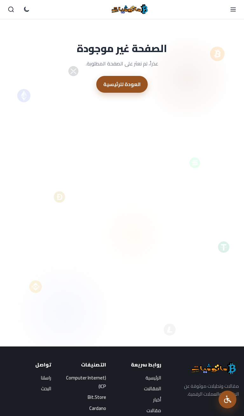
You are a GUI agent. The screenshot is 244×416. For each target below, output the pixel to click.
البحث (46, 388)
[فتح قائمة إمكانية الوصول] (227, 399)
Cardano (97, 408)
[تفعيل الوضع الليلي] (26, 9)
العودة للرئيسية (122, 84)
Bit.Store (97, 397)
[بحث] (11, 9)
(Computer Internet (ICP (86, 382)
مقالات (153, 410)
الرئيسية (153, 377)
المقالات (152, 388)
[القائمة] (233, 9)
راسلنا (46, 377)
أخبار (157, 399)
